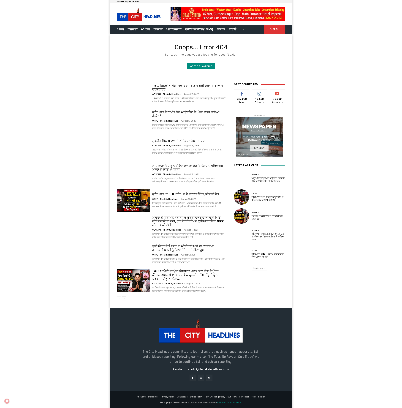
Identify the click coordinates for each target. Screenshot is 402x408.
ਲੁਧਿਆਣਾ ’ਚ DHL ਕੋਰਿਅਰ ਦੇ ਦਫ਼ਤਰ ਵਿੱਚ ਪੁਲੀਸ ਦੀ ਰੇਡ (185, 194)
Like (242, 92)
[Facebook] (193, 378)
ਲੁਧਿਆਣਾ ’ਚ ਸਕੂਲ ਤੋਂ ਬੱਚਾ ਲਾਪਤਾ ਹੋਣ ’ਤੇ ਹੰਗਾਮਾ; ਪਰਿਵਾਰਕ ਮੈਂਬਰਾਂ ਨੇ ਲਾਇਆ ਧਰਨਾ (268, 236)
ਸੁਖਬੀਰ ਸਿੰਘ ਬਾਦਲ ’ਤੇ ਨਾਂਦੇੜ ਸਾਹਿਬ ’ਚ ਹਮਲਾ (179, 141)
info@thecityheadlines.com (210, 369)
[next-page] (124, 298)
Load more (258, 268)
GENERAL (156, 94)
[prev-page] (119, 298)
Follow (259, 92)
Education (157, 284)
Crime (155, 121)
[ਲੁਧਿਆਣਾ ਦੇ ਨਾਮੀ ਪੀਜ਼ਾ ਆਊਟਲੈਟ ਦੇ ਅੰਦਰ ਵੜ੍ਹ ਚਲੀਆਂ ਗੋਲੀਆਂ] (133, 120)
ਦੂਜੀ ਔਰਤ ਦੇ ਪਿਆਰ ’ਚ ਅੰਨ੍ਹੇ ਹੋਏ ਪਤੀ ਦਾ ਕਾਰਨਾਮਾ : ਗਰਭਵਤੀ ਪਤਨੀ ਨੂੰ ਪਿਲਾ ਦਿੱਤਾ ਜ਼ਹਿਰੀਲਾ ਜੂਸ (183, 248)
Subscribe (277, 92)
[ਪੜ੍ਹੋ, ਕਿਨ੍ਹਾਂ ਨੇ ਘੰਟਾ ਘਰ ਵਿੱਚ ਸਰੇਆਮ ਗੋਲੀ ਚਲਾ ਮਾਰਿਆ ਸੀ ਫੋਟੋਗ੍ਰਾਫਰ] (133, 93)
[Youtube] (209, 378)
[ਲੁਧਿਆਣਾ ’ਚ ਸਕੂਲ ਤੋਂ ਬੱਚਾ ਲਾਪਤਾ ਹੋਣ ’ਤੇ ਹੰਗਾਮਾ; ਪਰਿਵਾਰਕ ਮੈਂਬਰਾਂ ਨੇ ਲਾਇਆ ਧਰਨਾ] (133, 173)
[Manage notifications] (6, 401)
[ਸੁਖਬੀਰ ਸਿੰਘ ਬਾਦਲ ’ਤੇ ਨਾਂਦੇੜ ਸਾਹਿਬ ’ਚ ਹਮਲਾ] (133, 146)
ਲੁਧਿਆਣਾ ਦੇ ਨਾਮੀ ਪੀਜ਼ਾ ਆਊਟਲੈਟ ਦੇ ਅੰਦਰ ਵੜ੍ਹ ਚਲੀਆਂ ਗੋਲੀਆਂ (185, 114)
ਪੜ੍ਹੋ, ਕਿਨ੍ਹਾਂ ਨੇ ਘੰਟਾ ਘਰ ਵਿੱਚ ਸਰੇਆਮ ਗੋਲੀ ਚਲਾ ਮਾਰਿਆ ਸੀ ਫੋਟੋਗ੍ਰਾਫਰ (188, 87)
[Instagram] (201, 378)
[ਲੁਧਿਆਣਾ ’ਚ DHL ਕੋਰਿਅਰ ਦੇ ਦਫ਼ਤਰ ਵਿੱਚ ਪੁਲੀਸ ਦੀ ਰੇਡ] (133, 200)
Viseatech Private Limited (229, 402)
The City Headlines (172, 94)
